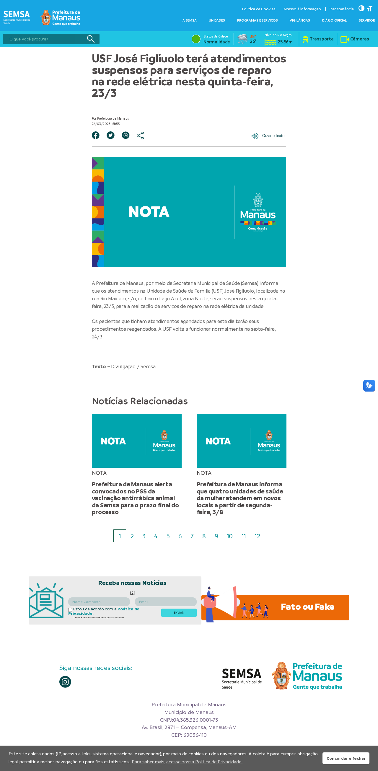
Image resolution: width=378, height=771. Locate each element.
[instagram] (65, 682)
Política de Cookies (259, 9)
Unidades (217, 20)
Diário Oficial (334, 20)
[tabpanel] (136, 465)
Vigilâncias (300, 20)
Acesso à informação (302, 9)
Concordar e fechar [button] (346, 758)
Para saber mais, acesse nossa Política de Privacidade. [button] (187, 762)
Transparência (341, 9)
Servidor (367, 20)
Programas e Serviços (257, 20)
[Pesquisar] (91, 39)
